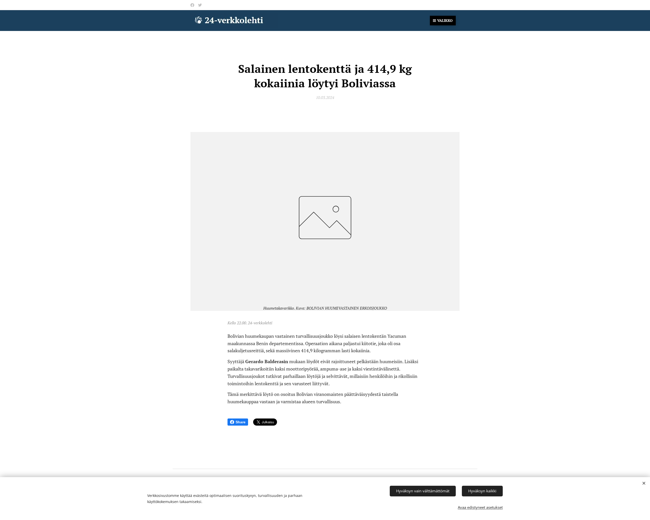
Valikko (445, 20)
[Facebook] (192, 5)
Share (241, 422)
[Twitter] (200, 5)
